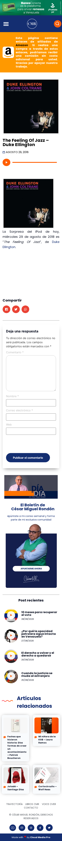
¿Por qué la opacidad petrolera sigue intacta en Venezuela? (38, 634)
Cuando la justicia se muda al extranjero (36, 674)
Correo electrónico (19, 410)
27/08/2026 (27, 640)
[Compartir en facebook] (6, 309)
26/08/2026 (27, 659)
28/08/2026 (27, 619)
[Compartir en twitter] (16, 309)
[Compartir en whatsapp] (25, 309)
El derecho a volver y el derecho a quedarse (37, 654)
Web (9, 424)
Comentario (15, 352)
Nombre (12, 396)
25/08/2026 (27, 680)
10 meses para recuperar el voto (39, 613)
